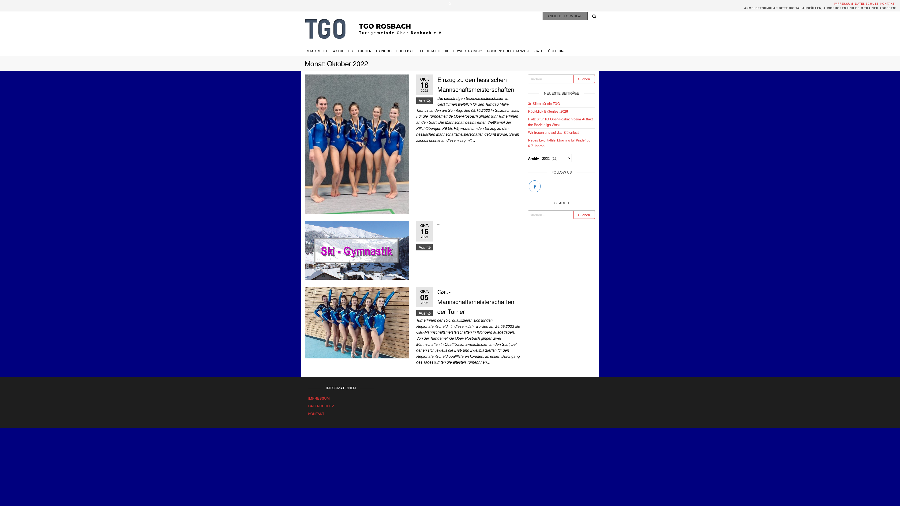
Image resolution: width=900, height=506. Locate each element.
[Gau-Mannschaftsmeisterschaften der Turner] (357, 322)
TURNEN (364, 51)
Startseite (317, 51)
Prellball (406, 51)
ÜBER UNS (557, 51)
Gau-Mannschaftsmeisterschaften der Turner (475, 301)
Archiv (533, 158)
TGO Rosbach (385, 26)
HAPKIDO (384, 51)
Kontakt (888, 3)
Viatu (538, 51)
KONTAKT (316, 413)
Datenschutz (866, 3)
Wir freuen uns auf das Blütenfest (553, 132)
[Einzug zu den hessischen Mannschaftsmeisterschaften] (357, 143)
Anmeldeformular (565, 16)
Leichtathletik (434, 51)
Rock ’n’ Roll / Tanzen (508, 51)
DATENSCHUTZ (321, 405)
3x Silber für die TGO (544, 103)
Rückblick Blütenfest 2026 (548, 111)
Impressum (844, 3)
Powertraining (467, 51)
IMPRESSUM (319, 398)
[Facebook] (535, 186)
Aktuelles (343, 51)
